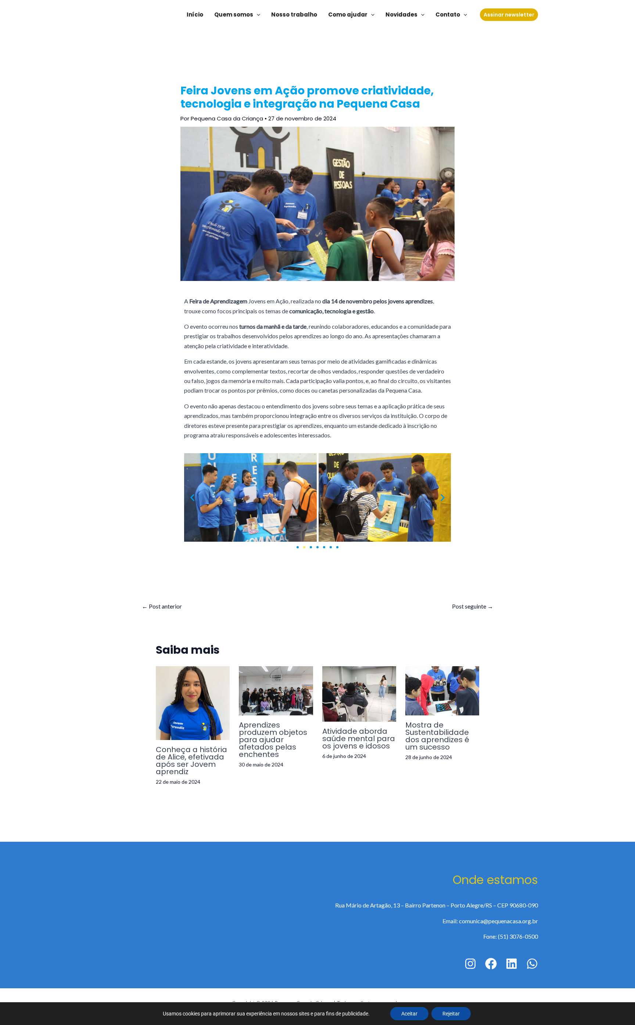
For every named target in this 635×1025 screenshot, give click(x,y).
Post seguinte (472, 606)
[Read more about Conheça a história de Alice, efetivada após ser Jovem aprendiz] (193, 702)
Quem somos (233, 14)
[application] (256, 14)
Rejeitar (451, 1014)
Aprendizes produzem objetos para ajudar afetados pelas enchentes (273, 739)
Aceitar (409, 1014)
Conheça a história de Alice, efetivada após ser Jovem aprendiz (191, 760)
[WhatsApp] (532, 964)
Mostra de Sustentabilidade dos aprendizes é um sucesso (437, 736)
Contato (447, 14)
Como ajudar (347, 14)
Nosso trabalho (294, 14)
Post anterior (162, 606)
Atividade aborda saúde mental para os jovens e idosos (358, 738)
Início (195, 14)
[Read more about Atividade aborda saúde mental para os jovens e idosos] (359, 692)
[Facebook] (491, 964)
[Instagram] (470, 964)
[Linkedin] (511, 964)
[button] (192, 497)
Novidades (401, 14)
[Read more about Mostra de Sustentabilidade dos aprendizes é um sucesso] (442, 689)
